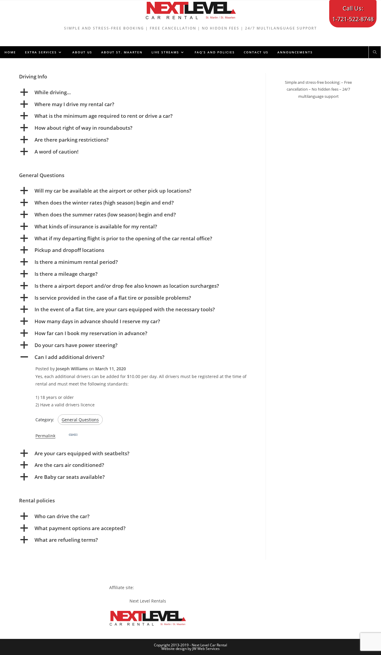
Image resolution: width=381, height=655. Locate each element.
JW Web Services (206, 648)
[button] (138, 92)
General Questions (80, 419)
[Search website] (375, 52)
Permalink (45, 436)
